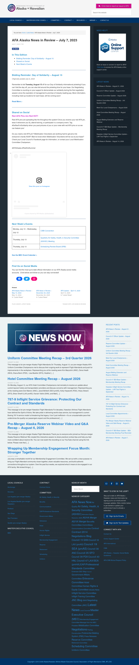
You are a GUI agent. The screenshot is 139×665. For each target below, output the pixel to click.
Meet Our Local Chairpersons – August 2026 (112, 107)
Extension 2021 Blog (79, 571)
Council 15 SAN (80, 539)
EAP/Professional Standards (49, 511)
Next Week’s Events (24, 64)
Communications (45, 506)
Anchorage (11, 487)
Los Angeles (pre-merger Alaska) (19, 496)
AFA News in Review (79, 304)
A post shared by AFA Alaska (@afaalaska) (39, 213)
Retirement (43, 549)
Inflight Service (45, 535)
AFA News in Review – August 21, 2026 (110, 86)
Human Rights (44, 530)
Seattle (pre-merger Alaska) (17, 523)
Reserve (42, 545)
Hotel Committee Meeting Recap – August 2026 (44, 378)
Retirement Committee (79, 643)
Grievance (43, 521)
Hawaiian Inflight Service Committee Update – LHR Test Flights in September (118, 389)
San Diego (11, 513)
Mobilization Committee (89, 625)
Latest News (25, 304)
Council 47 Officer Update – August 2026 (111, 91)
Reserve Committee (82, 639)
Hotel (41, 526)
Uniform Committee (81, 649)
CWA (105, 548)
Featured (89, 571)
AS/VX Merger (79, 521)
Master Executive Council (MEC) (85, 614)
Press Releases (90, 636)
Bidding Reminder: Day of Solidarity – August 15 (35, 58)
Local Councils (85, 610)
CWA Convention (47, 230)
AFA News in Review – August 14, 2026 (110, 141)
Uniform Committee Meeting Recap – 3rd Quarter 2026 (50, 358)
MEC (9, 533)
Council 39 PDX (80, 556)
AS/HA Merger (90, 517)
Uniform (42, 559)
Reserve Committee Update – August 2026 (111, 95)
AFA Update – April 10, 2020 (70, 291)
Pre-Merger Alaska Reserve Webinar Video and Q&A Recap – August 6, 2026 (48, 425)
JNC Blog (77, 600)
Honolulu (11, 492)
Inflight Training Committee (83, 596)
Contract (95, 528)
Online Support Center (111, 539)
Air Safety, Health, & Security (49, 497)
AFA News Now (82, 502)
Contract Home (45, 487)
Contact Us (107, 534)
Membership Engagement (48, 540)
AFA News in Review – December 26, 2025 (44, 292)
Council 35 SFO (85, 552)
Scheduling (43, 554)
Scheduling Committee (85, 646)
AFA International (110, 543)
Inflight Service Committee (84, 593)
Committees (87, 525)
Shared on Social (23, 61)
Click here (100, 67)
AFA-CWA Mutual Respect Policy (115, 560)
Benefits (42, 502)
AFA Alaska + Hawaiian (26, 7)
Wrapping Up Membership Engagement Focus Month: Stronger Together (49, 450)
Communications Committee (81, 528)
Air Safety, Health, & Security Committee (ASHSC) (85, 510)
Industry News (94, 589)
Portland (10, 508)
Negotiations (79, 629)
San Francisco (12, 518)
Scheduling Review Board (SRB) (53, 246)
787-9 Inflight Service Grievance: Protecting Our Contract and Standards (45, 401)
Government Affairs (46, 516)
